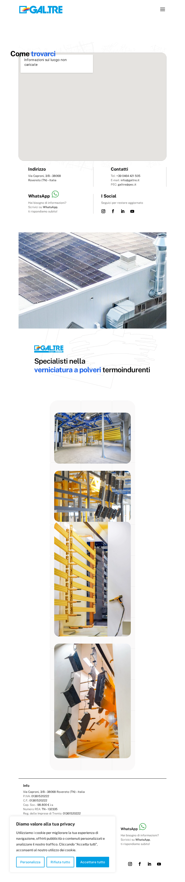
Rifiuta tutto (60, 862)
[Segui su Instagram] (103, 211)
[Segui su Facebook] (113, 211)
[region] (63, 844)
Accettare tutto (92, 862)
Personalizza (30, 862)
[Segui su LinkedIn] (122, 211)
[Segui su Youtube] (132, 211)
